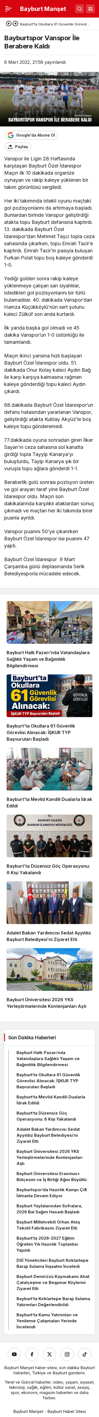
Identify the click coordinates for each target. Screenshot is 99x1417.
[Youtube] (14, 1354)
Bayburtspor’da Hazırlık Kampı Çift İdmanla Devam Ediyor (51, 1192)
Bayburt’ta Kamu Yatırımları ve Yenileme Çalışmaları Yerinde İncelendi (47, 1320)
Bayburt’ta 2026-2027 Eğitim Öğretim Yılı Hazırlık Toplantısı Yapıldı (47, 1244)
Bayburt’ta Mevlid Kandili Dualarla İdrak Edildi (50, 1100)
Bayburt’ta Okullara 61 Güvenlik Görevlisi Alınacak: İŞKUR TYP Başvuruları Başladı (41, 732)
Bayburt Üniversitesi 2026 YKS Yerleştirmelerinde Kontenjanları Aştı (49, 1157)
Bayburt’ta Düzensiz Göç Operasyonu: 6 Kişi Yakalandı (46, 1116)
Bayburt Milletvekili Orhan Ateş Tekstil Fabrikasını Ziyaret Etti (48, 1225)
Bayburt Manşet (43, 8)
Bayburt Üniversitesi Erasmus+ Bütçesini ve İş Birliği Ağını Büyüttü (51, 1176)
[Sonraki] (15, 24)
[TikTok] (84, 1354)
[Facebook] (31, 1354)
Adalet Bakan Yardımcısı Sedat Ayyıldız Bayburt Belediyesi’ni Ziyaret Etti (48, 1135)
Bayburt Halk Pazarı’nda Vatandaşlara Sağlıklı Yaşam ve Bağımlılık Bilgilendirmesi (48, 659)
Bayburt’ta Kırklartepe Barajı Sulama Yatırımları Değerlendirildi (53, 1301)
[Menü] (8, 8)
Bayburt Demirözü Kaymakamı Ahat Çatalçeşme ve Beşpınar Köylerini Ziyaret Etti (52, 1282)
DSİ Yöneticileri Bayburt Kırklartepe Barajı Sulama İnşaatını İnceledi (52, 1263)
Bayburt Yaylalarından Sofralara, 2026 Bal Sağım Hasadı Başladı (49, 1208)
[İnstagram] (67, 1354)
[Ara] (79, 8)
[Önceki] (9, 24)
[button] (90, 8)
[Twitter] (49, 1354)
